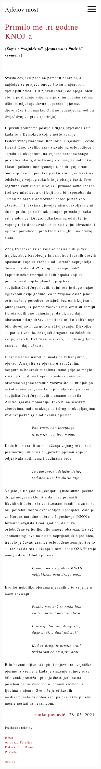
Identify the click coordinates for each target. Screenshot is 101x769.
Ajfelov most (21, 9)
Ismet (9, 737)
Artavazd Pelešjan (19, 742)
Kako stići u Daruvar (21, 747)
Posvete (11, 752)
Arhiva (10, 761)
